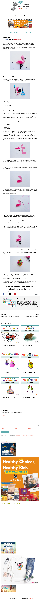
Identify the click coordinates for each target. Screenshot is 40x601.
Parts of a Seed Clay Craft (29, 372)
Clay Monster (6, 372)
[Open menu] (20, 12)
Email (16, 428)
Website (29, 428)
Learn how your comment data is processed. (24, 435)
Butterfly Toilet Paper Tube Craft (32, 315)
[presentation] (10, 334)
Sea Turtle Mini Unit (27, 345)
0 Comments (20, 34)
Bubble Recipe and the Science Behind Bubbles (10, 315)
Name (3, 428)
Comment (4, 415)
